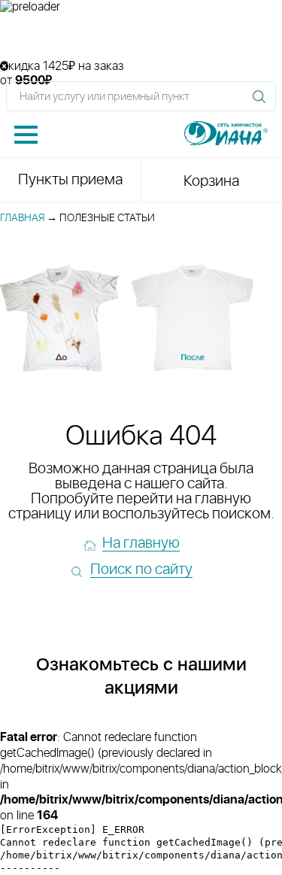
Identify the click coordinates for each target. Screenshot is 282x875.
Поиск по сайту (141, 569)
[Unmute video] (141, 36)
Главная (22, 218)
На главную (141, 543)
